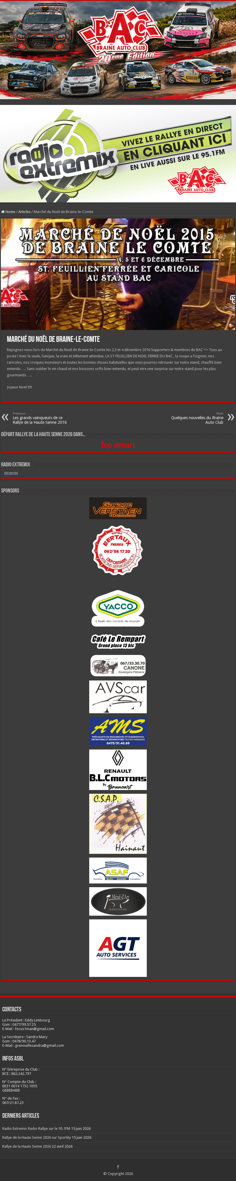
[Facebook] (118, 1166)
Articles (24, 212)
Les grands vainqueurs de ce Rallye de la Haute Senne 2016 (40, 418)
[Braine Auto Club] (118, 50)
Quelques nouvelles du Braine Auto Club (197, 418)
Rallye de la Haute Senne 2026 (26, 1146)
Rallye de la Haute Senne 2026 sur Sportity (36, 1137)
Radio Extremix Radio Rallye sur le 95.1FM (36, 1128)
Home (10, 212)
